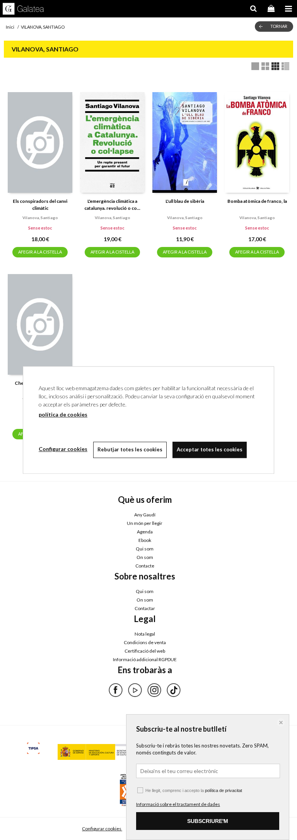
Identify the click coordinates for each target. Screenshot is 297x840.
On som (145, 557)
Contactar (145, 608)
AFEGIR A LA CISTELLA (40, 251)
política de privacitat (223, 790)
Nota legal (145, 634)
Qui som (145, 549)
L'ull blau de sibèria (185, 201)
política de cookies (63, 414)
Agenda (145, 532)
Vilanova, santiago (40, 217)
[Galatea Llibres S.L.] (23, 9)
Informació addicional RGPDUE (145, 659)
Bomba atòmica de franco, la (257, 201)
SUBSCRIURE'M (207, 821)
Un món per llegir (144, 523)
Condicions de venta (145, 642)
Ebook (144, 540)
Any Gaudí (144, 515)
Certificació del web (145, 651)
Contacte (144, 566)
